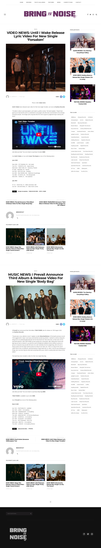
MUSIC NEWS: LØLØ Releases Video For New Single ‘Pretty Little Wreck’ (35, 248)
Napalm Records (84, 145)
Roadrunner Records (84, 157)
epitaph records (75, 134)
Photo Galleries (40, 2)
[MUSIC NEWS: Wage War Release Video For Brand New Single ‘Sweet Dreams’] (15, 236)
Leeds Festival (80, 142)
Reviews (28, 2)
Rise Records (74, 157)
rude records (74, 160)
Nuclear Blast (82, 148)
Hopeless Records (85, 140)
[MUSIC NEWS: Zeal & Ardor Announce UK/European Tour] (35, 537)
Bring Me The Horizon (85, 125)
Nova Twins (74, 148)
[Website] (17, 454)
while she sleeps (75, 171)
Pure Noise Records (88, 151)
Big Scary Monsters (82, 123)
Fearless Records (33, 191)
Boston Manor (74, 125)
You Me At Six (84, 171)
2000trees (73, 117)
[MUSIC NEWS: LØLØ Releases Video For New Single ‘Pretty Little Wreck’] (35, 236)
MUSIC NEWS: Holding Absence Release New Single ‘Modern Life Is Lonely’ (83, 77)
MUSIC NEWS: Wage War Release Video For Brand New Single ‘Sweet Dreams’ (15, 248)
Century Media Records (85, 128)
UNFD (78, 168)
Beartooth (73, 123)
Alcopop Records (82, 117)
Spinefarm (84, 162)
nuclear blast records (76, 151)
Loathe (87, 142)
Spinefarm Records (75, 165)
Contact (78, 2)
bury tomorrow (74, 128)
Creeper (73, 131)
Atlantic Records (89, 120)
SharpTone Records (84, 160)
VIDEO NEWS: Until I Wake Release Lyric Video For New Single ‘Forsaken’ (53, 440)
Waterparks (84, 168)
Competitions (68, 2)
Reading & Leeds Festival (77, 154)
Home (21, 2)
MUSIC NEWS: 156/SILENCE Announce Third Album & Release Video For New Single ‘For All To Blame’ (52, 203)
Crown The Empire (23, 191)
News (59, 2)
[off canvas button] (5, 14)
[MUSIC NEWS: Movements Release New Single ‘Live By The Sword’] (56, 236)
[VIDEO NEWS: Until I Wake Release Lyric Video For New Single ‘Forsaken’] (35, 67)
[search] (96, 14)
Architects (90, 117)
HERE (43, 152)
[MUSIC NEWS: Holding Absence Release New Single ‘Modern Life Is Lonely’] (82, 66)
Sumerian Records (86, 165)
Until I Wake (42, 191)
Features (51, 2)
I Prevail (30, 428)
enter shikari (91, 131)
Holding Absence (75, 140)
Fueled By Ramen (75, 137)
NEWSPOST (14, 96)
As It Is (81, 120)
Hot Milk (73, 142)
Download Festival (81, 131)
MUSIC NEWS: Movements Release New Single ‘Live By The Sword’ (55, 248)
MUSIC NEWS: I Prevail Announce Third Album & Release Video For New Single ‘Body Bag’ (20, 202)
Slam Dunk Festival (75, 162)
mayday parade (74, 145)
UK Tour (73, 168)
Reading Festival (89, 154)
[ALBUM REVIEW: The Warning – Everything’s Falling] (82, 41)
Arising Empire (74, 120)
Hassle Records (85, 137)
